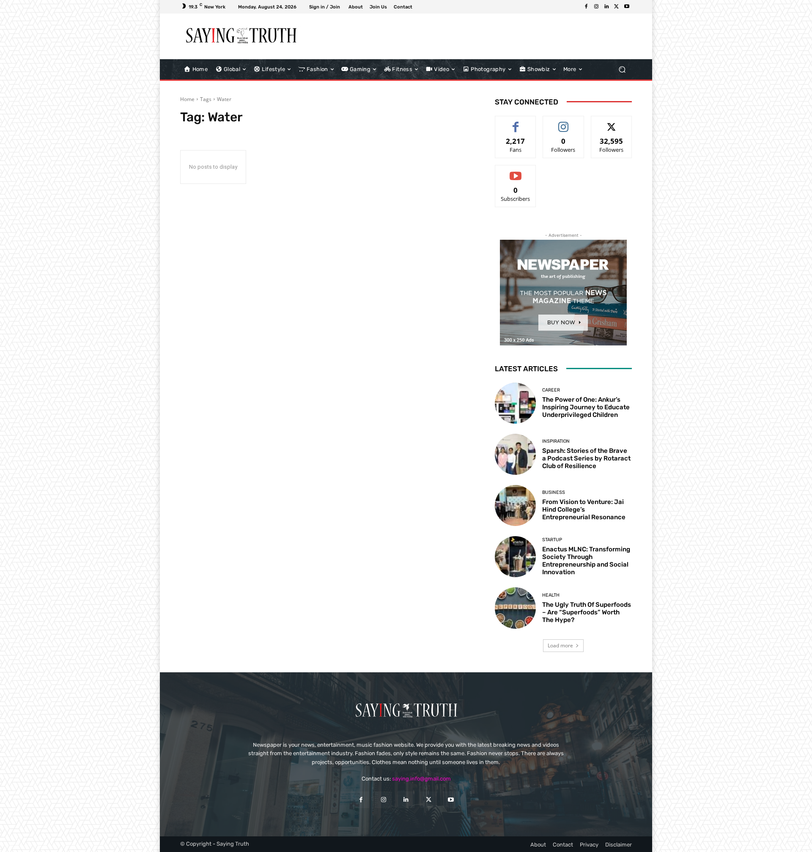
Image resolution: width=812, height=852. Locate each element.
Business (553, 492)
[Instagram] (596, 7)
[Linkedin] (606, 7)
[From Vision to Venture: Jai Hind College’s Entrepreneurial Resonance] (515, 505)
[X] (617, 7)
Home (187, 99)
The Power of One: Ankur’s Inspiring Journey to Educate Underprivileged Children (586, 407)
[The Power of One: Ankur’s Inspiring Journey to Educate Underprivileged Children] (515, 403)
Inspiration (556, 441)
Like (516, 122)
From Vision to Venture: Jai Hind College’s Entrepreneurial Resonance (583, 509)
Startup (552, 539)
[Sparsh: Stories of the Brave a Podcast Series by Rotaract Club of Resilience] (515, 454)
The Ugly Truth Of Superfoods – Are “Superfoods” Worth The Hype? (586, 612)
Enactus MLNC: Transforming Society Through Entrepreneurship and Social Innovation (586, 560)
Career (551, 390)
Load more (560, 645)
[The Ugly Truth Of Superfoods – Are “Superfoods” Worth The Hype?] (515, 607)
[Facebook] (586, 7)
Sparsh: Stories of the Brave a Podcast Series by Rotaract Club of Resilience (586, 458)
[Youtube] (627, 7)
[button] (622, 69)
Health (551, 595)
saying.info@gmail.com (421, 778)
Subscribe (515, 171)
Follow (563, 122)
